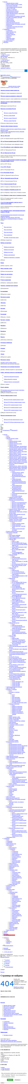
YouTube (7, 965)
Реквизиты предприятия (9, 1028)
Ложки (2, 354)
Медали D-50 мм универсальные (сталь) (14, 399)
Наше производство (11, 31)
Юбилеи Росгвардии (17, 625)
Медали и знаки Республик (10, 113)
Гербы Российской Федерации (11, 376)
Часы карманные (8, 235)
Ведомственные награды (12, 11)
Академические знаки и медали (11, 1013)
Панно (2, 262)
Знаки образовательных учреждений (15, 13)
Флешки (3, 348)
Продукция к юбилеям (11, 5)
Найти (2, 1082)
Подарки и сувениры (11, 9)
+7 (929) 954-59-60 (5, 65)
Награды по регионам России (8, 108)
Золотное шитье (10, 20)
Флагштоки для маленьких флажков (10, 366)
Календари (3, 314)
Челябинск (9, 941)
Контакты (5, 1025)
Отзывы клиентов (10, 34)
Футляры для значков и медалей (14, 17)
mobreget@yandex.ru (5, 68)
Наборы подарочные (6, 242)
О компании (9, 30)
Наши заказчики (10, 39)
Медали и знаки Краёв (9, 115)
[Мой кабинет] (1, 432)
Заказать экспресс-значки (18, 523)
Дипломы (3, 302)
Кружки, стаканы (5, 319)
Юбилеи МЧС (15, 638)
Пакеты (3, 337)
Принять (10, 1079)
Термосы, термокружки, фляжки (9, 285)
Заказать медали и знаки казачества (10, 90)
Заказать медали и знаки (12, 3)
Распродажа (9, 25)
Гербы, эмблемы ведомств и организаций (11, 372)
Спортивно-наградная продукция (14, 26)
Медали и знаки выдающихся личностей (11, 96)
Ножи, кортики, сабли (6, 268)
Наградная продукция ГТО (13, 22)
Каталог (8, 437)
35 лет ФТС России (6, 166)
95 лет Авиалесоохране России (8, 184)
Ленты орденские (10, 21)
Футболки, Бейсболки (6, 342)
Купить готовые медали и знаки (14, 4)
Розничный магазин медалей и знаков (12, 1014)
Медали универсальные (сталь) (9, 395)
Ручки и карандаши (6, 279)
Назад (7, 435)
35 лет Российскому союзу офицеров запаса (12, 147)
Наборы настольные (9, 249)
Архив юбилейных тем (17, 681)
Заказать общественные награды (9, 126)
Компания (3, 1018)
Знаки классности (10, 14)
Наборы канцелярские (9, 254)
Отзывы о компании (8, 1023)
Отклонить (17, 1079)
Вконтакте (7, 961)
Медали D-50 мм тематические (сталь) (13, 419)
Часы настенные (8, 229)
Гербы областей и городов (10, 379)
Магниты (3, 325)
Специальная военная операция (14, 7)
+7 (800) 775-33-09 (5, 55)
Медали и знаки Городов (10, 120)
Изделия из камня (5, 297)
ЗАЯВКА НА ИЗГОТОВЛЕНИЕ (9, 78)
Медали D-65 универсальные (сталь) (13, 404)
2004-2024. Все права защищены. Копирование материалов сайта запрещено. (11, 1041)
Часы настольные (8, 232)
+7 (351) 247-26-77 (5, 60)
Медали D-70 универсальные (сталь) (13, 407)
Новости (8, 37)
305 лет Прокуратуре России (8, 152)
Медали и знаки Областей (10, 118)
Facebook (7, 960)
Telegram (7, 963)
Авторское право (10, 38)
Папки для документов (6, 274)
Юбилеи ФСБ (15, 570)
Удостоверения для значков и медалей (15, 16)
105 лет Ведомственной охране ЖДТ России (12, 141)
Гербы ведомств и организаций (11, 381)
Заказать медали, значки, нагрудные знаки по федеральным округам (18, 474)
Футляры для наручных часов (11, 237)
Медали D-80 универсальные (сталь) (13, 410)
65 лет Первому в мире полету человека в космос (13, 195)
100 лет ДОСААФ (10, 8)
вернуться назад (20, 988)
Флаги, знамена (5, 387)
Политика (5, 1029)
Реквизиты (9, 35)
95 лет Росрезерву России (7, 172)
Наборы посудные (8, 252)
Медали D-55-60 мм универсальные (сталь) (14, 402)
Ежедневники (4, 291)
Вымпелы (3, 331)
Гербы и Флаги (7, 1009)
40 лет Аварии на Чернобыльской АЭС (11, 189)
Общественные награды (12, 12)
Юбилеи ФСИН (16, 557)
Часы (2, 223)
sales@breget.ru (4, 56)
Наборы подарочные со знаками (12, 257)
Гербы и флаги (9, 18)
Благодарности (10, 33)
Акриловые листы (10, 28)
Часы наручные (8, 227)
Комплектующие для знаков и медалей (15, 24)
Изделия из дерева (5, 359)
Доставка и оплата (7, 1035)
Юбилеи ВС (15, 581)
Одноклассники (9, 967)
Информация (4, 1032)
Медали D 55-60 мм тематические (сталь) (14, 422)
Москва (8, 943)
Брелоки (3, 308)
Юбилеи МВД (15, 541)
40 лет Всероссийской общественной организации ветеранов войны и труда (13, 160)
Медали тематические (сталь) (8, 415)
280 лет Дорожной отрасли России (9, 178)
